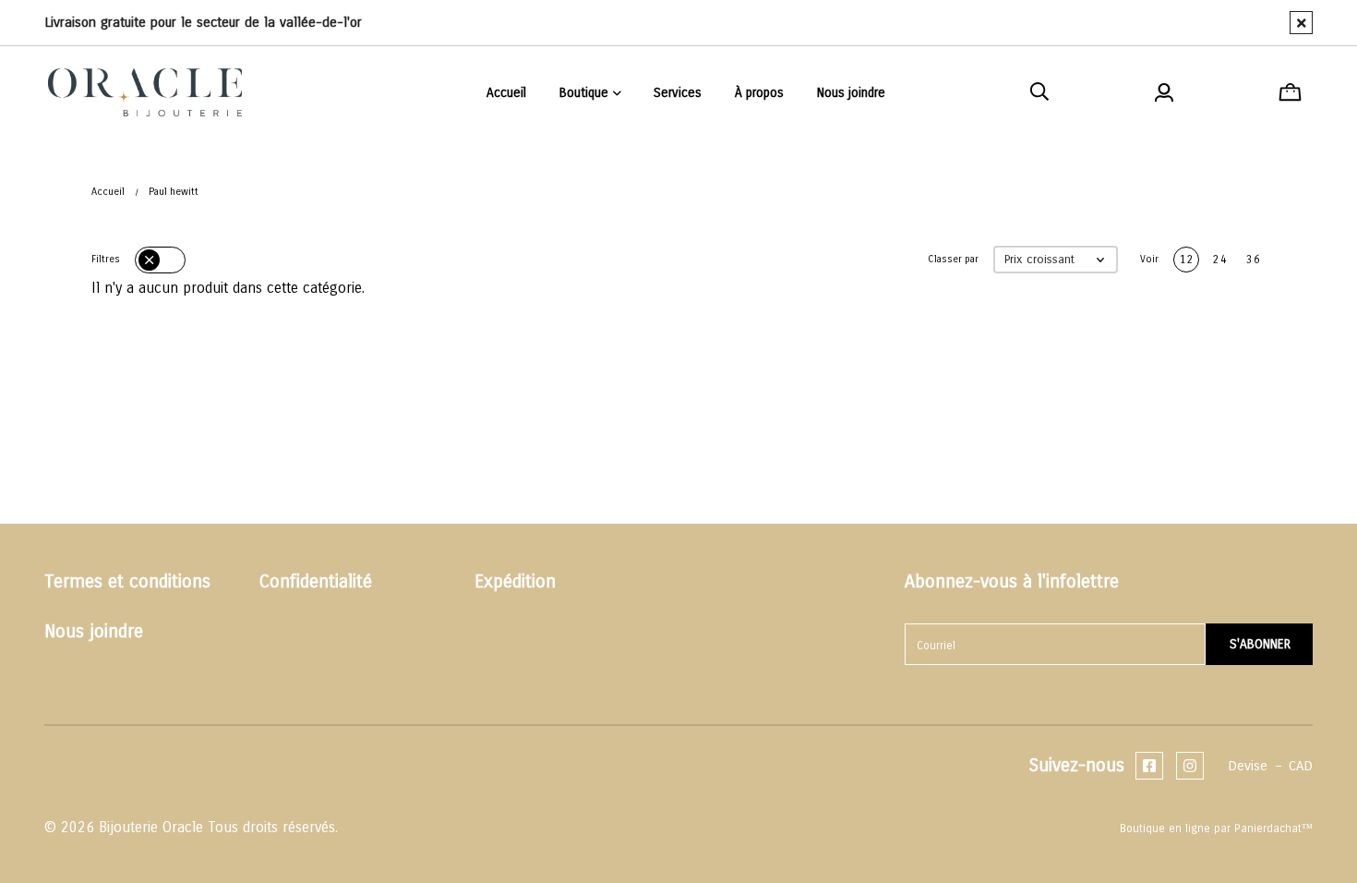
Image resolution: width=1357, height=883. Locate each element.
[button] (1055, 260)
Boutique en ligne (1165, 828)
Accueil (108, 192)
